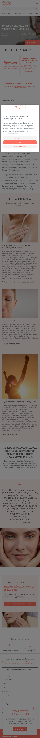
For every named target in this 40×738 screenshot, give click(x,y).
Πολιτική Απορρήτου (13, 133)
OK (20, 142)
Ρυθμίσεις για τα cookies (20, 138)
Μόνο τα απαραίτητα (20, 146)
